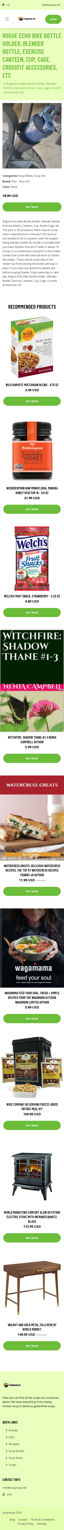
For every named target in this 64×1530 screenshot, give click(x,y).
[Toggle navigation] (6, 19)
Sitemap (42, 1524)
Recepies (14, 1444)
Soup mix (39, 176)
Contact (22, 1519)
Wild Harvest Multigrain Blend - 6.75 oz (32, 385)
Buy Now (32, 207)
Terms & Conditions (42, 1519)
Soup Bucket (16, 1451)
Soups (12, 1465)
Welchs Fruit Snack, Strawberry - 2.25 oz (32, 596)
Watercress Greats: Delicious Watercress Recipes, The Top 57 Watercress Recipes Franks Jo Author (32, 870)
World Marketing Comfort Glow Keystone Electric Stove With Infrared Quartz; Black (32, 1216)
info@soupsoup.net (51, 4)
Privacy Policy (26, 1524)
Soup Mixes (26, 176)
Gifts (11, 1437)
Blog (12, 1519)
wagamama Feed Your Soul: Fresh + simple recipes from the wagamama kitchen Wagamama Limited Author (32, 997)
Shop (53, 19)
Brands (13, 1430)
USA (8, 4)
